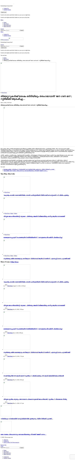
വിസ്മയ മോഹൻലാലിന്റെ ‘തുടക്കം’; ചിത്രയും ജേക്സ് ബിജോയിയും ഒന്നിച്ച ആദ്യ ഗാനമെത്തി (34, 216)
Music (11, 213)
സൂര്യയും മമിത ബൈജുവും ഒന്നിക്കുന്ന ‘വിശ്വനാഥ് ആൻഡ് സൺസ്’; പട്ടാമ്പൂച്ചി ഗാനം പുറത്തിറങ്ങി (37, 258)
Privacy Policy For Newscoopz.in (11, 442)
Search (21, 30)
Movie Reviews (7, 25)
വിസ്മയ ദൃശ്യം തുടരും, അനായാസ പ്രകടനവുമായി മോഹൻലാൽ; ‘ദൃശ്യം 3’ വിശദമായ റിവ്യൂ (35, 399)
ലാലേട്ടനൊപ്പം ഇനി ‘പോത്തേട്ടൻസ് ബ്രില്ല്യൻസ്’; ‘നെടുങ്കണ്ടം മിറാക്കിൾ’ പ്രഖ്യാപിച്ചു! (33, 237)
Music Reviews (7, 26)
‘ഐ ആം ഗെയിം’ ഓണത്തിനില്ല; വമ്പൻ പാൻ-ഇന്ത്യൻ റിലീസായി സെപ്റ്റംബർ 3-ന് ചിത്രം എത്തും (36, 195)
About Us (6, 439)
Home (5, 22)
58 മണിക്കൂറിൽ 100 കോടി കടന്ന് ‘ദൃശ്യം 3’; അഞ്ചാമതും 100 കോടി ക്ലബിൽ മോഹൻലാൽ (34, 376)
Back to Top (3, 445)
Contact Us (6, 8)
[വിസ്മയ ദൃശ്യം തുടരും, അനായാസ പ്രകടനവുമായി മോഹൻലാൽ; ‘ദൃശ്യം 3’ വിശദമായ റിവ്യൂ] (39, 389)
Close (2, 446)
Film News (6, 23)
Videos (15, 213)
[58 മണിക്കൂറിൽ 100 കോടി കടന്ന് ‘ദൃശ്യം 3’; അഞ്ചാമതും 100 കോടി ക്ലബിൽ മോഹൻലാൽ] (39, 366)
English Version (7, 9)
